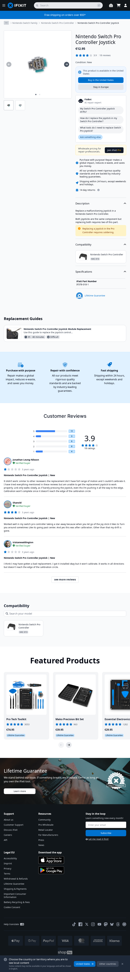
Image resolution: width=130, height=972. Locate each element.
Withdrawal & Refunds (16, 878)
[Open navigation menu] (4, 5)
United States (83, 963)
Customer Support (13, 824)
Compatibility (83, 244)
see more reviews (65, 579)
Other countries (107, 963)
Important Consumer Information (15, 895)
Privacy (7, 868)
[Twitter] (87, 924)
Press (41, 839)
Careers (8, 834)
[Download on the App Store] (51, 860)
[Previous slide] (61, 745)
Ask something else (90, 137)
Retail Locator (45, 829)
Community (44, 819)
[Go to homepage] (18, 5)
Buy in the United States (101, 80)
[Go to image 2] (40, 94)
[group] (9, 64)
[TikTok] (74, 924)
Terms (7, 873)
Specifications (83, 271)
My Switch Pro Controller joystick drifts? (97, 110)
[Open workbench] (111, 5)
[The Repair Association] (124, 924)
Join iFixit (114, 150)
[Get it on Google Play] (51, 870)
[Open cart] (118, 5)
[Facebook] (80, 924)
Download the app (50, 852)
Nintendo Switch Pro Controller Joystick (98, 22)
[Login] (125, 5)
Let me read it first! (98, 839)
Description (82, 203)
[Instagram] (93, 924)
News (41, 845)
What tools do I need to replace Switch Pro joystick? (100, 129)
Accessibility (10, 858)
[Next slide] (69, 745)
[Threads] (118, 924)
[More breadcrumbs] (6, 23)
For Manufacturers (48, 834)
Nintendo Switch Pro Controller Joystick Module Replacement (57, 329)
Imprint (8, 863)
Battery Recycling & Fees (17, 902)
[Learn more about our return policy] (98, 190)
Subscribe (106, 833)
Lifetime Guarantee (14, 883)
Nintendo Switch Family (24, 22)
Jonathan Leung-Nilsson (26, 459)
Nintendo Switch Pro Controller (57, 22)
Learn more (20, 791)
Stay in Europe (101, 86)
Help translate (11, 924)
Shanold (17, 502)
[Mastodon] (106, 924)
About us (8, 819)
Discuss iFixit (10, 829)
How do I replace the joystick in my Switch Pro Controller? (98, 120)
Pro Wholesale (45, 824)
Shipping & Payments (15, 888)
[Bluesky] (112, 924)
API (5, 839)
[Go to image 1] (36, 94)
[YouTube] (99, 924)
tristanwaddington (23, 542)
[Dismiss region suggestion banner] (122, 964)
